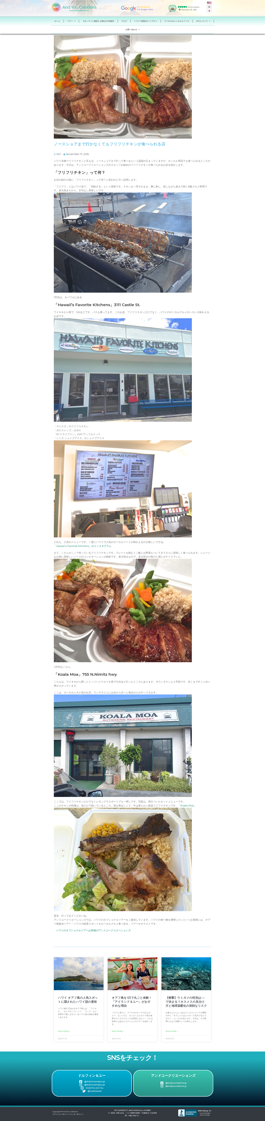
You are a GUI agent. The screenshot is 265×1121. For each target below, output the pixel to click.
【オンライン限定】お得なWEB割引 (98, 21)
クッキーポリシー (77, 1114)
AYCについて (202, 21)
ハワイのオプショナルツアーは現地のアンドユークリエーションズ (93, 930)
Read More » (64, 1031)
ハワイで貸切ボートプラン (145, 21)
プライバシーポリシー (60, 1114)
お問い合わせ (131, 29)
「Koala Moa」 (187, 805)
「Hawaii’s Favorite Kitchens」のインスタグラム (82, 546)
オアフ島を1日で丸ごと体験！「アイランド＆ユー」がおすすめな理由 (132, 1002)
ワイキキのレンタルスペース (176, 21)
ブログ (124, 21)
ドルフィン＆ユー (91, 1075)
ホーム (57, 21)
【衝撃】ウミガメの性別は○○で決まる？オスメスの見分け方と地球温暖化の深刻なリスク (186, 1002)
